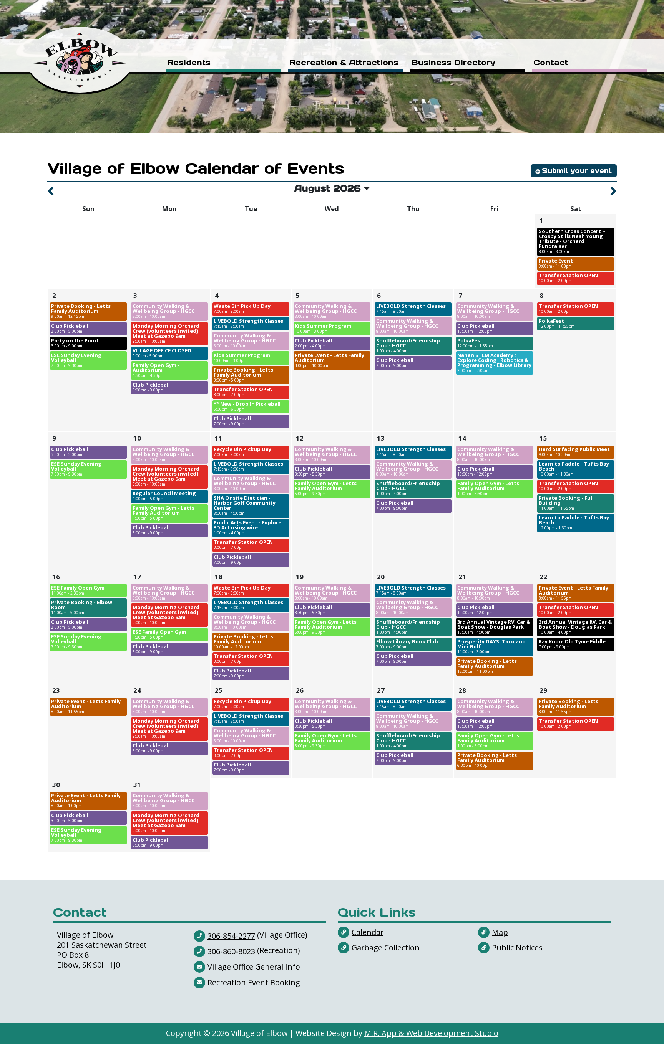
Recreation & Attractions (343, 63)
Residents (189, 63)
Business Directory (453, 63)
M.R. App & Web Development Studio (431, 1033)
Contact (550, 63)
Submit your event (577, 171)
